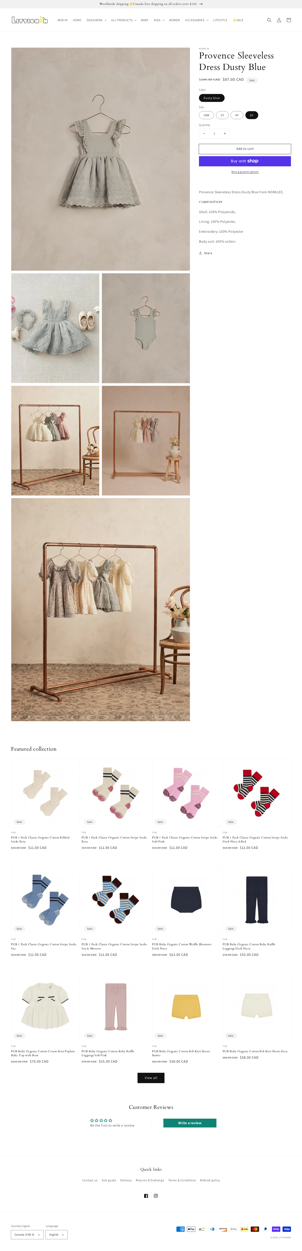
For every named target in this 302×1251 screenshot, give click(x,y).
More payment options (245, 171)
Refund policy (210, 1180)
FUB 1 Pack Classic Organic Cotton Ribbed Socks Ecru (40, 840)
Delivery (126, 1180)
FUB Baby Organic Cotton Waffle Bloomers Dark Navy (181, 946)
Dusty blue (212, 98)
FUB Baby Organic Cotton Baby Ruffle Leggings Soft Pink (108, 1053)
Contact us (90, 1180)
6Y (252, 115)
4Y (237, 115)
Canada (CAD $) (24, 1234)
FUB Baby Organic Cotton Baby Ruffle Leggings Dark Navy (249, 946)
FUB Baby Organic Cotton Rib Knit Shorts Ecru (255, 1051)
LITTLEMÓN (285, 1237)
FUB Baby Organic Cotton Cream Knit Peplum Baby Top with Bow (43, 1053)
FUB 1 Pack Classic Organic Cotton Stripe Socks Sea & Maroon (114, 946)
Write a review (189, 1123)
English (54, 1234)
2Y (222, 115)
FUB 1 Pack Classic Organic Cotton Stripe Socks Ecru (114, 840)
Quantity (204, 125)
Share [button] (208, 253)
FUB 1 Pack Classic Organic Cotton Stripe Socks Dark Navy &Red (255, 840)
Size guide (109, 1180)
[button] (96, 20)
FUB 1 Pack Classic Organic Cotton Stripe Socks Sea (43, 946)
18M (206, 115)
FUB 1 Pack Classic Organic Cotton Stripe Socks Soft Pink (185, 840)
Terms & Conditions (182, 1180)
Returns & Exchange (150, 1180)
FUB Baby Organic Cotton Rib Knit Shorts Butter (181, 1053)
